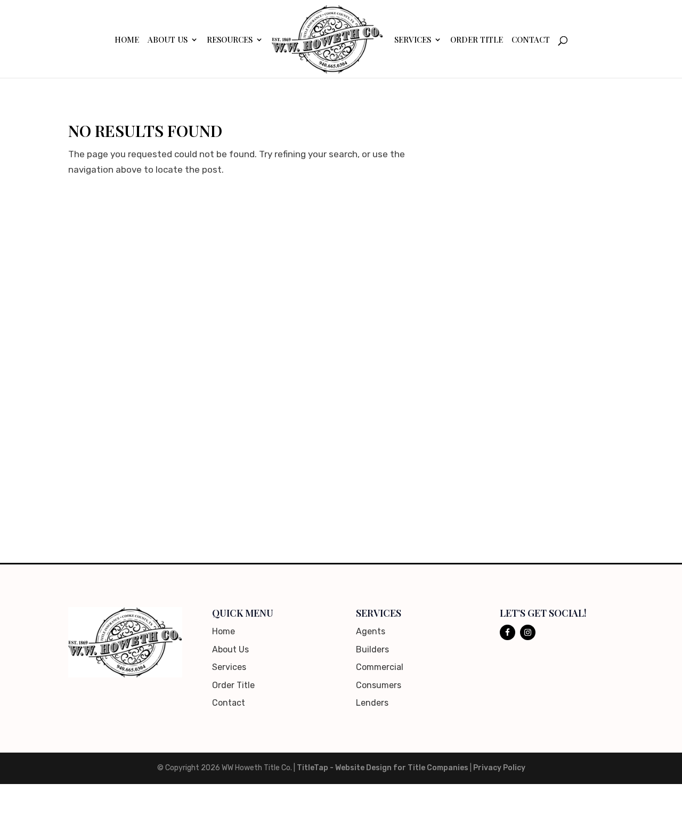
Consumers (378, 685)
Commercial (379, 667)
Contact (531, 40)
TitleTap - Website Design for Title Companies (382, 767)
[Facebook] (507, 632)
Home (127, 40)
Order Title (476, 40)
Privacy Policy (499, 767)
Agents (370, 631)
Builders (372, 649)
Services (412, 40)
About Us (168, 40)
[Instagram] (527, 632)
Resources (230, 40)
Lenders (372, 703)
